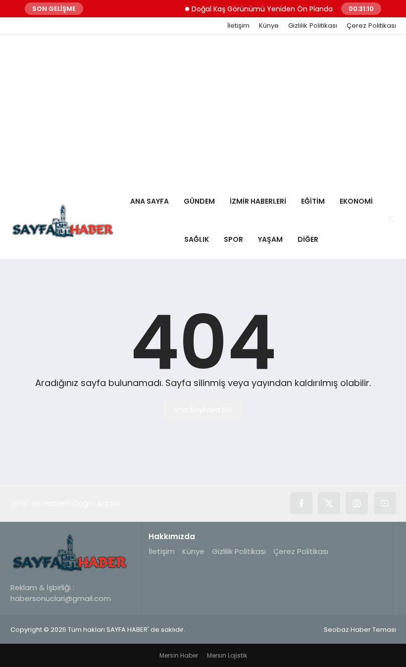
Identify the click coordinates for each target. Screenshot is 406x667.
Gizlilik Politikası (312, 25)
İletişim (238, 25)
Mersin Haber (178, 655)
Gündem (199, 201)
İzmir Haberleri (258, 201)
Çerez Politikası (371, 25)
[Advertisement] (203, 109)
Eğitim (313, 201)
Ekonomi (356, 201)
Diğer (308, 239)
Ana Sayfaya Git (203, 409)
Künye (269, 25)
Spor (233, 239)
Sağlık (196, 239)
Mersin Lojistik (227, 655)
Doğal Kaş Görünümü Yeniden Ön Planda (257, 9)
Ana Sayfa (149, 201)
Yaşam (270, 239)
